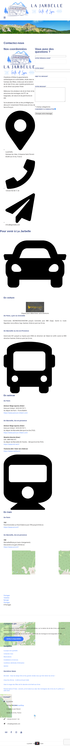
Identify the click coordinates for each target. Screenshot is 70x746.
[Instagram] (4, 228)
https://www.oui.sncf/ (11, 527)
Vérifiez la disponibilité (13, 639)
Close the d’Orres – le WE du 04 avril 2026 (16, 680)
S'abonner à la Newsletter (45, 109)
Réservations (7, 657)
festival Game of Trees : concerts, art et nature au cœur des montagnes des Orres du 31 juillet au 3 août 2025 (34, 689)
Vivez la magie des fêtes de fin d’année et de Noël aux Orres (22, 684)
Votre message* (40, 86)
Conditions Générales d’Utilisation (14, 663)
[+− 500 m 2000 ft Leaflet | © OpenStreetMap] (35, 572)
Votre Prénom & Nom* (43, 58)
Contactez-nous (8, 654)
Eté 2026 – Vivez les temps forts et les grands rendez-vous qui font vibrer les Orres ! (29, 676)
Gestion (6, 666)
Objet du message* (41, 76)
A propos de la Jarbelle (11, 650)
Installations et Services (11, 660)
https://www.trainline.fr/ (12, 451)
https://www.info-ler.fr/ (11, 444)
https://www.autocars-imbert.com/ (16, 413)
